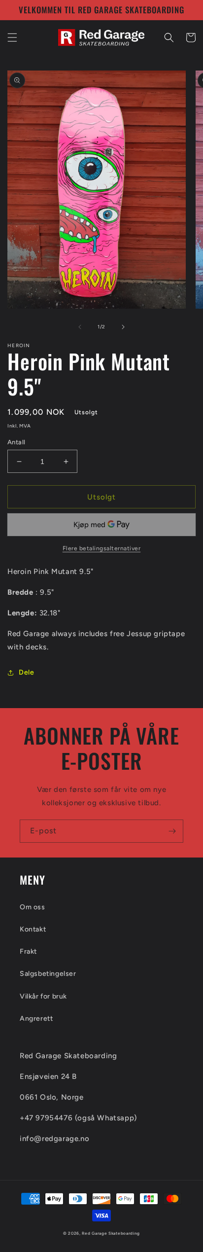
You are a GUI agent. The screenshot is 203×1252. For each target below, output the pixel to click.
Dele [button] (26, 672)
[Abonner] (172, 831)
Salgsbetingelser (48, 973)
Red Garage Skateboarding (111, 1233)
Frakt (28, 951)
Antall (16, 442)
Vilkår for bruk (43, 996)
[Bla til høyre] (123, 327)
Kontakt (33, 929)
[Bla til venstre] (80, 327)
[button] (12, 37)
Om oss (32, 907)
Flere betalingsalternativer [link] (102, 548)
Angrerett (36, 1018)
